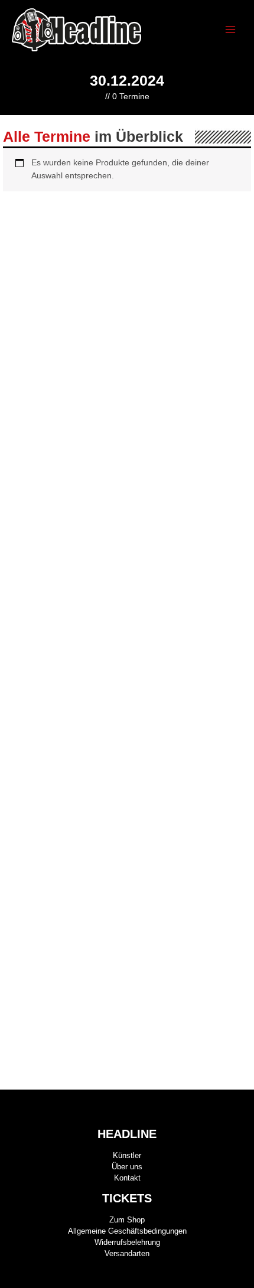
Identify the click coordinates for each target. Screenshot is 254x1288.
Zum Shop (127, 1219)
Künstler (127, 1155)
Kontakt (127, 1177)
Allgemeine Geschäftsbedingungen (127, 1231)
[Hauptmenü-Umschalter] (230, 29)
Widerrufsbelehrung (127, 1242)
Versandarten (127, 1253)
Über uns (127, 1166)
